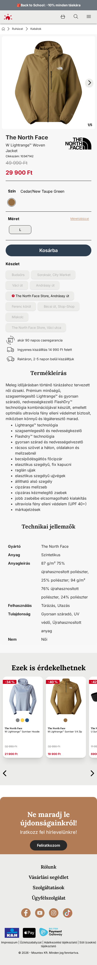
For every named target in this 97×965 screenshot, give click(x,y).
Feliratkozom (48, 845)
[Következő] (92, 772)
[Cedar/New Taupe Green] (11, 202)
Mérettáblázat (79, 218)
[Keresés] (76, 17)
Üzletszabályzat (31, 942)
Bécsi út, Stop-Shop (59, 306)
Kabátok (35, 29)
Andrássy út (45, 285)
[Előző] (5, 772)
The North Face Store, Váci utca (36, 327)
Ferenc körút (21, 306)
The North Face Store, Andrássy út (42, 296)
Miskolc (18, 317)
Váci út (17, 285)
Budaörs (18, 275)
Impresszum (9, 942)
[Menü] (89, 17)
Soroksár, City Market (54, 275)
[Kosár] (63, 17)
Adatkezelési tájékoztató (60, 942)
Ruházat (17, 29)
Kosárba (48, 250)
